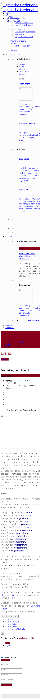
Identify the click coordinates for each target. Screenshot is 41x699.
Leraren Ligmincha (17, 29)
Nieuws (8, 325)
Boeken (13, 43)
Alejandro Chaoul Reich (24, 36)
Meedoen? (9, 327)
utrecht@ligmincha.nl (10, 595)
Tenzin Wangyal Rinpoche (25, 31)
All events (5, 359)
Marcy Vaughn (20, 34)
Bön (7, 15)
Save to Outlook (11, 624)
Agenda (8, 236)
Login (7, 643)
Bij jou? (22, 74)
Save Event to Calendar (10, 616)
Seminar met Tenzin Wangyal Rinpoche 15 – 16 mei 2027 (28, 256)
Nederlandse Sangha (14, 54)
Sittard (21, 66)
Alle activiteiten (34, 320)
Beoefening (14, 17)
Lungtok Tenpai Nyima (24, 22)
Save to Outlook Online (14, 626)
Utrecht (22, 69)
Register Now (6, 685)
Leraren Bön (15, 20)
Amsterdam (23, 64)
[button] (6, 12)
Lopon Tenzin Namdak (24, 25)
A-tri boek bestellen (22, 46)
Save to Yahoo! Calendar (15, 629)
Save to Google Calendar (15, 621)
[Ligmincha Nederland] (19, 4)
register (8, 645)
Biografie (13, 50)
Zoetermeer (24, 71)
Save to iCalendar (12, 619)
